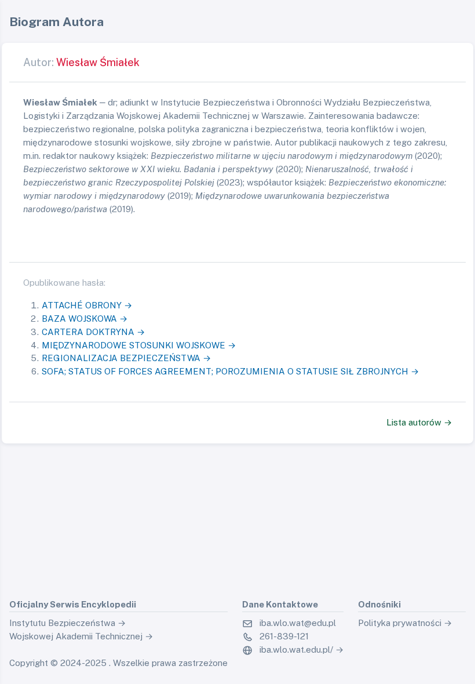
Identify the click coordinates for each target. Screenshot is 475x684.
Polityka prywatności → (405, 623)
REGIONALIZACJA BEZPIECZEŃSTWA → (126, 358)
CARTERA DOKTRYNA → (93, 332)
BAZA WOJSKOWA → (84, 318)
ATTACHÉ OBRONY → (87, 305)
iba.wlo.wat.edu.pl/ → (302, 649)
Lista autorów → (419, 422)
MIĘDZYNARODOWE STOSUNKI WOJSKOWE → (139, 345)
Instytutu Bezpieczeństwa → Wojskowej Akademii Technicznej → (81, 629)
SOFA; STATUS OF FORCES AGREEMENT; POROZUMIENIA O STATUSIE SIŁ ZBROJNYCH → (230, 371)
